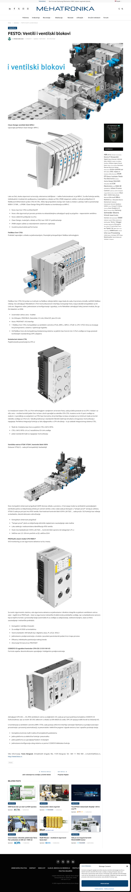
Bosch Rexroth (113, 159)
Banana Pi (107, 157)
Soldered (106, 220)
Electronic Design (114, 167)
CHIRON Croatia (111, 161)
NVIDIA (106, 206)
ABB (105, 154)
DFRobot (111, 163)
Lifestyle (80, 18)
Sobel (120, 217)
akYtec (109, 155)
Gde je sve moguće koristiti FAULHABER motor (81, 839)
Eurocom (114, 174)
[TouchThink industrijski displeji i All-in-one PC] (86, 793)
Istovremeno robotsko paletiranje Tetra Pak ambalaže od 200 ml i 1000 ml (22, 839)
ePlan (110, 174)
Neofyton (118, 204)
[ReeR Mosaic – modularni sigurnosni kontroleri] (54, 824)
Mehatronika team (18, 39)
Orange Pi (114, 206)
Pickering (106, 208)
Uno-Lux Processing (112, 233)
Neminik (113, 204)
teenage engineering (109, 224)
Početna (26, 18)
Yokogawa (111, 239)
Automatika (118, 155)
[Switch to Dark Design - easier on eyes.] (119, 8)
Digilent (116, 163)
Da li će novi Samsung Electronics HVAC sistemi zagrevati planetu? (70, 1)
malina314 (116, 193)
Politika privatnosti (109, 889)
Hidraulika (106, 183)
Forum (105, 18)
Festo (10, 762)
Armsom (114, 155)
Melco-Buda (115, 195)
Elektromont (107, 169)
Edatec (109, 165)
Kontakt (32, 868)
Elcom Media (114, 165)
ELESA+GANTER (115, 169)
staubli (110, 220)
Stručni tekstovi (94, 18)
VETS (118, 235)
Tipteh (108, 228)
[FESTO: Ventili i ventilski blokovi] (65, 81)
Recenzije (46, 18)
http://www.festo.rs (15, 756)
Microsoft (112, 197)
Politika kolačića (99, 889)
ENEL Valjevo (114, 171)
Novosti (70, 18)
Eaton (105, 165)
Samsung (118, 210)
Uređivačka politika (19, 868)
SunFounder (107, 222)
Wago (121, 235)
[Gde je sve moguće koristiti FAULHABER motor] (86, 824)
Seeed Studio (114, 215)
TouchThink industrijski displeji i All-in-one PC (85, 808)
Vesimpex (113, 235)
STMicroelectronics (117, 220)
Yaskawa (106, 239)
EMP (122, 169)
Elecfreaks (120, 165)
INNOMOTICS (107, 188)
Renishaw (110, 210)
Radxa (109, 208)
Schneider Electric (111, 212)
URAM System (107, 235)
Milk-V (111, 200)
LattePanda (112, 191)
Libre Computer (119, 191)
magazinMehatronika (109, 193)
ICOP (114, 186)
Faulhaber (114, 176)
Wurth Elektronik (117, 237)
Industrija (36, 18)
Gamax (117, 179)
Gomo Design (108, 181)
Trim (117, 228)
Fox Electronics (109, 179)
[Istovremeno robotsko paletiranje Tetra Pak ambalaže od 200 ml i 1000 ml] (22, 824)
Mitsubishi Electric (118, 200)
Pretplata (76, 868)
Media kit (41, 868)
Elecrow (106, 167)
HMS (111, 183)
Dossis (120, 163)
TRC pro (113, 228)
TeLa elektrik (107, 226)
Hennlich (116, 181)
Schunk (106, 215)
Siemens (106, 218)
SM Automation (113, 218)
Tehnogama (117, 224)
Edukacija (59, 18)
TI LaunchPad (114, 226)
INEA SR (118, 186)
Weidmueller (108, 237)
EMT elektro (107, 171)
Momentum (107, 202)
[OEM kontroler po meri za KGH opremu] (22, 793)
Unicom (120, 230)
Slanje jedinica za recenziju (59, 868)
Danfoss (106, 163)
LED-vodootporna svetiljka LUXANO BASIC (36, 775)
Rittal (113, 210)
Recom (105, 210)
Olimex (109, 206)
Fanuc (109, 176)
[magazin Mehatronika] (65, 9)
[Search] (122, 9)
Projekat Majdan (63, 775)
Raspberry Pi (116, 208)
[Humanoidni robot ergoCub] (54, 793)
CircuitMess (118, 161)
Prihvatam (105, 883)
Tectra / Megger (116, 222)
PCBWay (120, 206)
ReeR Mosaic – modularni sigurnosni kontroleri (53, 839)
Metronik (106, 197)
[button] (127, 866)
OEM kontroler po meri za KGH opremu (22, 807)
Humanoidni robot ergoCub (50, 807)
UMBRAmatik (113, 230)
